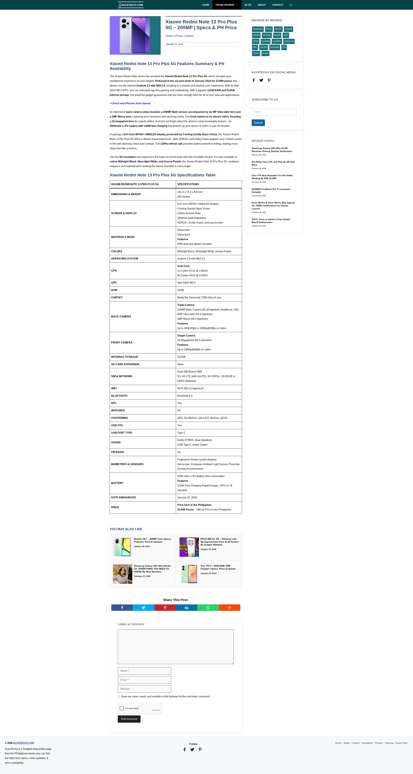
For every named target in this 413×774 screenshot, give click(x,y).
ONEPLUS (289, 41)
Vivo (286, 35)
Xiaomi (190, 36)
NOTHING (274, 47)
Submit (258, 122)
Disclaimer (367, 743)
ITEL (255, 47)
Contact (277, 5)
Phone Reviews (225, 5)
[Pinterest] (165, 607)
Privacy (379, 743)
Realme (267, 35)
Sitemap (389, 743)
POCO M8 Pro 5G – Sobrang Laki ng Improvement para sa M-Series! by (219, 542)
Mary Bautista (153, 571)
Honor (288, 29)
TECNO (263, 47)
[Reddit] (229, 607)
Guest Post (402, 743)
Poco (269, 29)
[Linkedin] (186, 607)
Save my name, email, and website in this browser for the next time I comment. (165, 696)
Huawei (265, 41)
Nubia (265, 53)
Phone (179, 36)
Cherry (277, 41)
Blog (248, 5)
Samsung (258, 29)
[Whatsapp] (208, 607)
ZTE (284, 47)
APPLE (256, 53)
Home (205, 5)
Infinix (278, 29)
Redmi (277, 35)
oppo (255, 41)
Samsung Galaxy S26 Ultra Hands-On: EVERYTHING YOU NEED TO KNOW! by (152, 569)
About (262, 5)
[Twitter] (143, 607)
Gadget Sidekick (213, 544)
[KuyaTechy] (131, 5)
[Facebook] (122, 607)
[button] (291, 5)
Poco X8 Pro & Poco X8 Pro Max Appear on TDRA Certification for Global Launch (273, 205)
